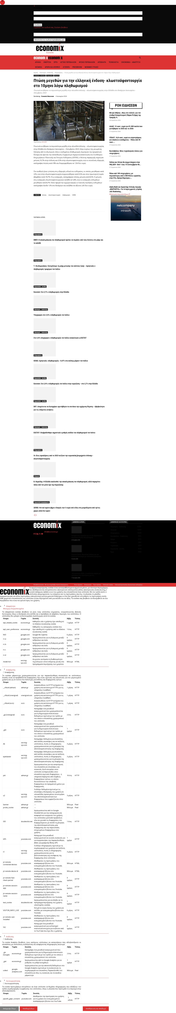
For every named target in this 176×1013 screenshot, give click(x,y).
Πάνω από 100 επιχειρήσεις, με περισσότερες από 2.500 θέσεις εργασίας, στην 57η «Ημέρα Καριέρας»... (125, 175)
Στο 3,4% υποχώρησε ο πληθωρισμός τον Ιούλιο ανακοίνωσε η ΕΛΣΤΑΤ (60, 338)
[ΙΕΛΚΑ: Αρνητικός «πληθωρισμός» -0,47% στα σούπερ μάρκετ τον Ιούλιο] (69, 348)
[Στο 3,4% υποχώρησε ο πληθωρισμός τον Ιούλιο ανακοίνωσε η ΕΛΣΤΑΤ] (69, 325)
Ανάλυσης (10, 937)
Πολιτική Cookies (108, 585)
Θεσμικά (38, 67)
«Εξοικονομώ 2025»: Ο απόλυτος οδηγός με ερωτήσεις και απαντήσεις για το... (86, 574)
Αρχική (38, 62)
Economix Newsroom (47, 96)
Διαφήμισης (10, 670)
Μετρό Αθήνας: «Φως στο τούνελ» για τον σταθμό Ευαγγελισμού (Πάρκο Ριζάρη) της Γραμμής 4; (125, 115)
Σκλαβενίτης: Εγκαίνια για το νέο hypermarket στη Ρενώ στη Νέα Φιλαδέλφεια (87, 536)
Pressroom (77, 67)
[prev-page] (34, 515)
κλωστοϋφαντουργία (54, 195)
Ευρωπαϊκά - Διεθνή (40, 286)
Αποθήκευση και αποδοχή (96, 1009)
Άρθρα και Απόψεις (52, 67)
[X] (57, 207)
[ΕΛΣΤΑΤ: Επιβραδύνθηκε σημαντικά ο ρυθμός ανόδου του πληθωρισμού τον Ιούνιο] (69, 420)
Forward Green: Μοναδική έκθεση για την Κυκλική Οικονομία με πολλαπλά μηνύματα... (87, 555)
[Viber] (71, 207)
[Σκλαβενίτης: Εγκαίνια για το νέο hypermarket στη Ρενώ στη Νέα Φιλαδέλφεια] (88, 529)
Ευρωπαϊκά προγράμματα (41, 502)
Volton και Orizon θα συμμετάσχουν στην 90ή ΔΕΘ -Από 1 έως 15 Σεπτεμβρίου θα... (125, 163)
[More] (90, 207)
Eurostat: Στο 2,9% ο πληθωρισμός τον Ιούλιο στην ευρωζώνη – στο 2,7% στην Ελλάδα (66, 384)
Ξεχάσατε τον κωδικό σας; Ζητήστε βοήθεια (51, 27)
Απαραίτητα (10, 606)
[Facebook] (52, 207)
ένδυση (44, 195)
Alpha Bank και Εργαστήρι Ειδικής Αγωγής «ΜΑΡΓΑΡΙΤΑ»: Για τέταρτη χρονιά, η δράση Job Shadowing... (125, 189)
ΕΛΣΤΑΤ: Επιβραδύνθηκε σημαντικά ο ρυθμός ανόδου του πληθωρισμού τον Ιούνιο (64, 433)
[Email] (81, 207)
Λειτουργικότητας (13, 981)
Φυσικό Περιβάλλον (87, 62)
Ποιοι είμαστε (78, 585)
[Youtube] (42, 534)
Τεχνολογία (113, 62)
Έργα (55, 62)
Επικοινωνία (87, 585)
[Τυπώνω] (85, 207)
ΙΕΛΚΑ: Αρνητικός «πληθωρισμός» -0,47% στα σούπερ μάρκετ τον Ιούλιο (61, 361)
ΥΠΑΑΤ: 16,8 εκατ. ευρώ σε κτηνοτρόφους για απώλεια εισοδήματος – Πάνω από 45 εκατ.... (125, 139)
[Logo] (41, 59)
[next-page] (36, 515)
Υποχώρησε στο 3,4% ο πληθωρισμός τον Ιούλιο (51, 315)
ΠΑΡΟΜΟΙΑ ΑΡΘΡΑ (39, 217)
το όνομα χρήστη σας (42, 16)
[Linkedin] (76, 207)
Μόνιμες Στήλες (91, 67)
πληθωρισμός (66, 195)
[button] (140, 58)
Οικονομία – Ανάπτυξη (130, 62)
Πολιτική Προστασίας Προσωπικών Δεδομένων (128, 585)
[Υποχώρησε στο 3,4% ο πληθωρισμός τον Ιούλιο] (69, 303)
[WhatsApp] (66, 207)
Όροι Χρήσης (97, 585)
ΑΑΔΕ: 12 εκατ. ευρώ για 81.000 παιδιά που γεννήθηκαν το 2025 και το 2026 (125, 127)
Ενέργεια (47, 62)
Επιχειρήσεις (59, 73)
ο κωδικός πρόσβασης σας (44, 22)
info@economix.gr (51, 532)
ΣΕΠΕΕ (74, 195)
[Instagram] (36, 534)
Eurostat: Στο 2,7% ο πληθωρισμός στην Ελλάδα (51, 292)
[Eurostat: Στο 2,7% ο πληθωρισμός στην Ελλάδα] (69, 280)
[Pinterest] (62, 207)
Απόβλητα (102, 62)
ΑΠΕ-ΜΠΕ (44, 142)
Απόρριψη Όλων (9, 1009)
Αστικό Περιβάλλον (68, 62)
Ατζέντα (66, 67)
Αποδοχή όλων (28, 1009)
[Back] (34, 6)
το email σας (38, 37)
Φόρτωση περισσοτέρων (119, 194)
